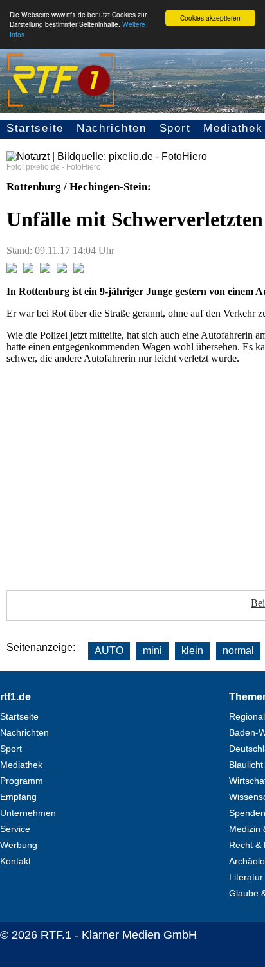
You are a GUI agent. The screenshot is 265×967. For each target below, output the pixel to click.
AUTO (109, 650)
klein (192, 650)
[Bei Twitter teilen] (28, 269)
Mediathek (21, 764)
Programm (21, 781)
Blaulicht (246, 764)
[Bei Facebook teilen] (11, 269)
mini (152, 650)
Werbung (18, 845)
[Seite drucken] (78, 269)
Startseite (35, 128)
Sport (175, 128)
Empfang (18, 797)
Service (15, 829)
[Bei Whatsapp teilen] (45, 269)
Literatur (246, 877)
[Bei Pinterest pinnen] (62, 269)
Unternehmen (28, 813)
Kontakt (15, 861)
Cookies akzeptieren (210, 17)
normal (238, 650)
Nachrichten (112, 128)
